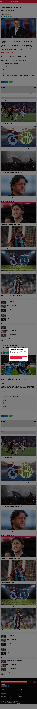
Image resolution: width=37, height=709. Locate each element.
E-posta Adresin (12, 354)
